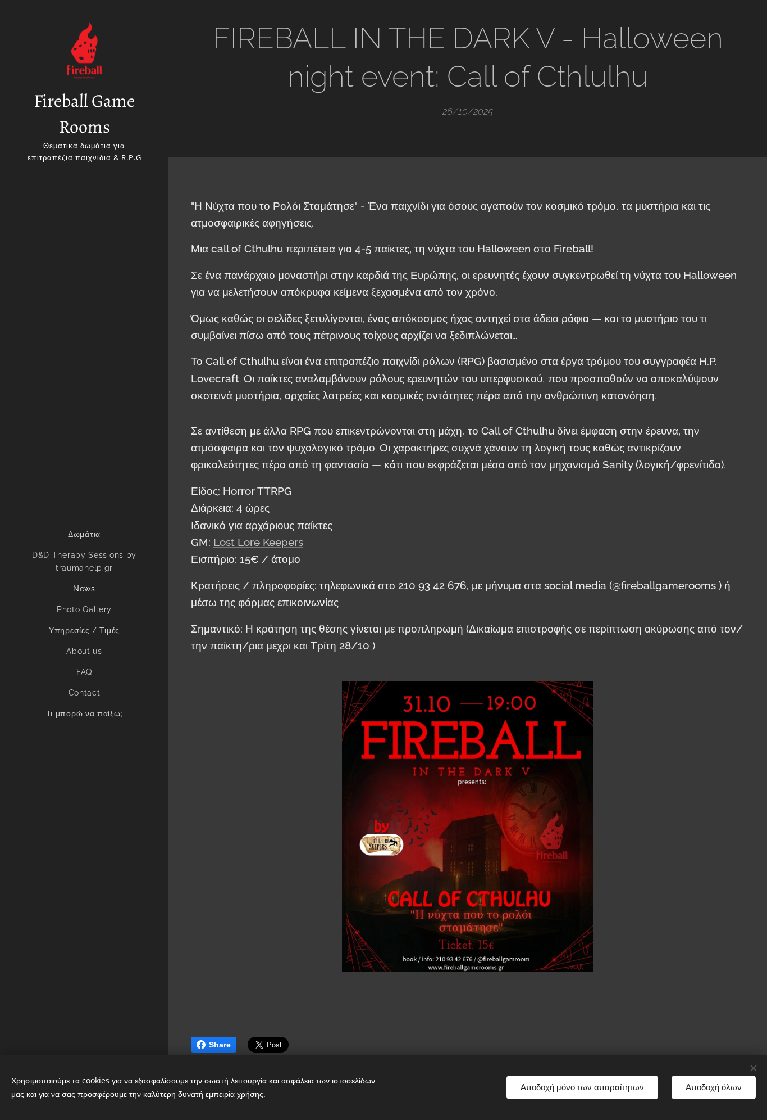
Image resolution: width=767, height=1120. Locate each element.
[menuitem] (84, 534)
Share (220, 1044)
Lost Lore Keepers (258, 542)
